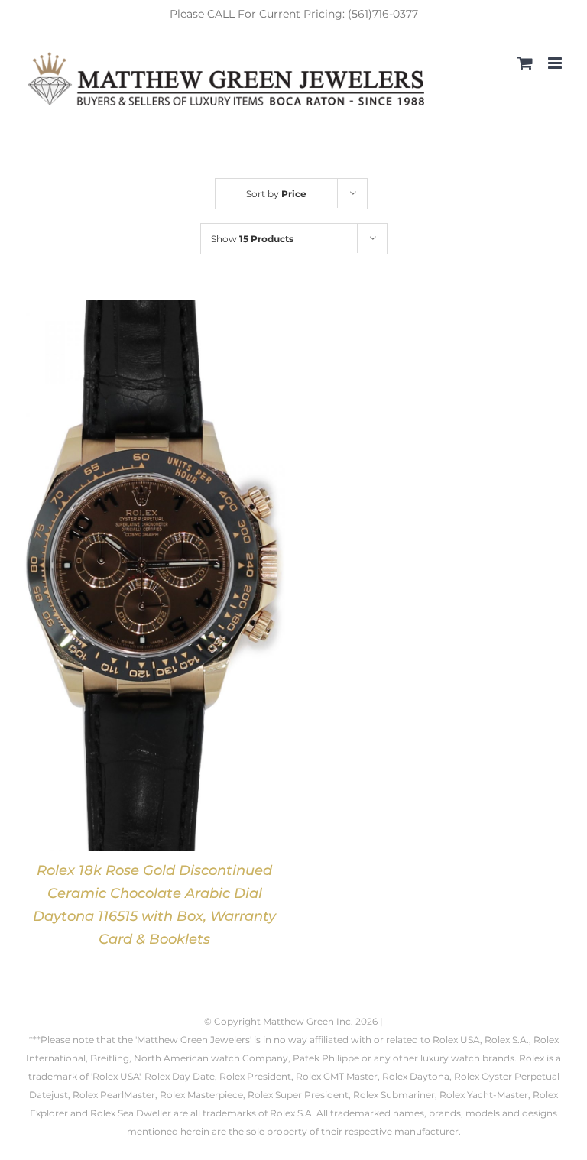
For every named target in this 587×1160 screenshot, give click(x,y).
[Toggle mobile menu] (556, 63)
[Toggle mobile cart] (525, 63)
